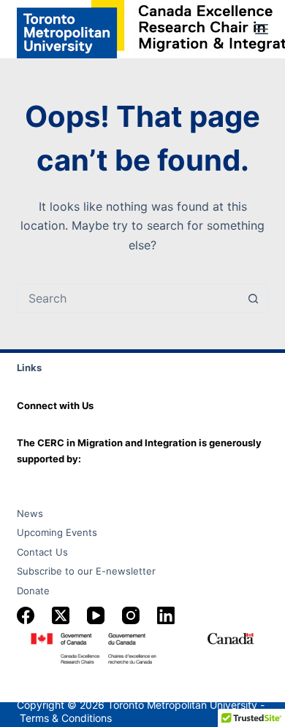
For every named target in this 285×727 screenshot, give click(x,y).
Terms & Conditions (66, 718)
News (30, 513)
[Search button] (253, 298)
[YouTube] (95, 615)
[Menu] (261, 29)
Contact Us (42, 552)
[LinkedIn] (166, 615)
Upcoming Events (57, 532)
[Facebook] (25, 615)
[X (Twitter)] (60, 615)
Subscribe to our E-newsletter (86, 571)
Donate (33, 590)
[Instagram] (131, 615)
